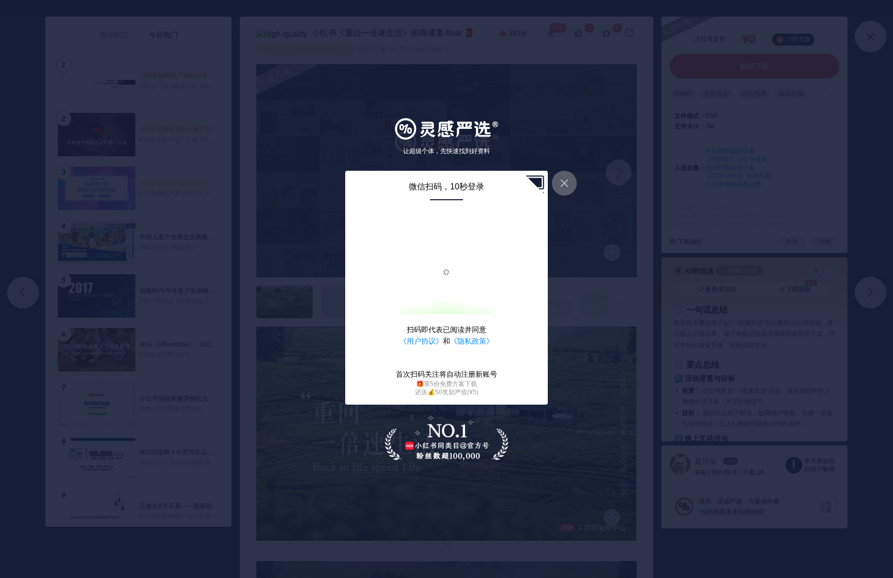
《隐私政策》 (472, 341)
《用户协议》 (421, 341)
